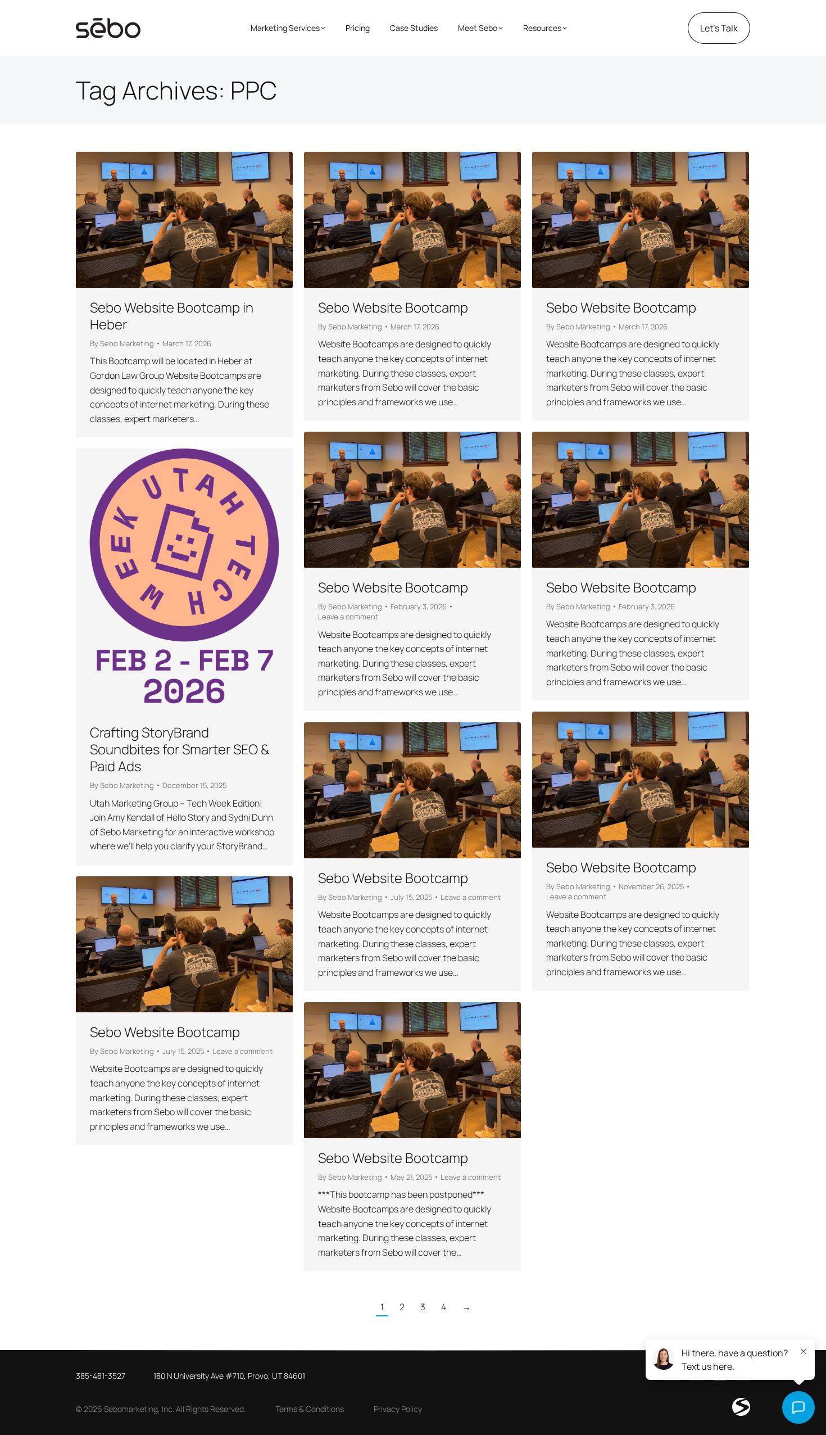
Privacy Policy (398, 1409)
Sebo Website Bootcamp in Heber (171, 315)
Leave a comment (348, 617)
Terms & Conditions (309, 1409)
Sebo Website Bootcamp (393, 307)
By (122, 343)
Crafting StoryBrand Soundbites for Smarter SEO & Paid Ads (180, 749)
